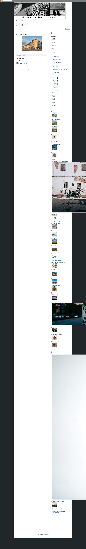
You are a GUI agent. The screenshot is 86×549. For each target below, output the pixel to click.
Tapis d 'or (54, 71)
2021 (53, 45)
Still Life (53, 159)
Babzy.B (53, 32)
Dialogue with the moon (57, 62)
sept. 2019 (55, 78)
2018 (53, 92)
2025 (53, 39)
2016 (53, 95)
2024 (53, 41)
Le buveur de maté (56, 66)
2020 (53, 47)
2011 (53, 102)
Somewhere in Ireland (56, 111)
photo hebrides (55, 126)
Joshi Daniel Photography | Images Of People (60, 161)
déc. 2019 (54, 49)
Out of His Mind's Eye (56, 119)
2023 (53, 42)
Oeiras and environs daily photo (58, 501)
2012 (53, 101)
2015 (53, 96)
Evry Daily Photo (55, 238)
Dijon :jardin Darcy (56, 56)
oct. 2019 (54, 77)
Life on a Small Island (56, 245)
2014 (53, 98)
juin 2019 (54, 83)
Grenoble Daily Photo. (56, 223)
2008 (53, 107)
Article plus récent (20, 67)
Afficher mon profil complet (55, 33)
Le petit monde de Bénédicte (57, 221)
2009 (53, 105)
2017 (53, 93)
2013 (53, 99)
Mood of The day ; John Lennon (58, 51)
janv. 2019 (55, 90)
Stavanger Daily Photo (56, 278)
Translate (24, 25)
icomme (53, 349)
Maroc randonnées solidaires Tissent (58, 262)
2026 (53, 38)
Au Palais (54, 60)
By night (54, 63)
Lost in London (54, 302)
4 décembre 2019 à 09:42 (23, 63)
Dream (54, 52)
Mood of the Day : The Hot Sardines (59, 65)
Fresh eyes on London (56, 285)
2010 (53, 104)
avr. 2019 (54, 86)
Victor (54, 68)
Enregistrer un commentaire (22, 65)
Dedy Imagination (55, 294)
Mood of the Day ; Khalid (57, 59)
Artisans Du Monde (55, 341)
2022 (53, 44)
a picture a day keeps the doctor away (59, 327)
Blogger (47, 534)
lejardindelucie (54, 214)
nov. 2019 (54, 75)
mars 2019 (55, 87)
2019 (53, 48)
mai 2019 (54, 84)
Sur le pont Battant (56, 72)
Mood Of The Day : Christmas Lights (59, 57)
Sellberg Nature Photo (56, 144)
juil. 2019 (54, 81)
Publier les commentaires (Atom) (26, 69)
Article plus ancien (43, 67)
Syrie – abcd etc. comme (56, 260)
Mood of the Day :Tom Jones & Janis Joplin (60, 69)
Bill (19, 60)
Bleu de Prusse (55, 253)
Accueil (31, 67)
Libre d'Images (54, 141)
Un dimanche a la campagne (57, 334)
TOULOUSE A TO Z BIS (56, 134)
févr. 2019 (54, 89)
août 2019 (55, 80)
